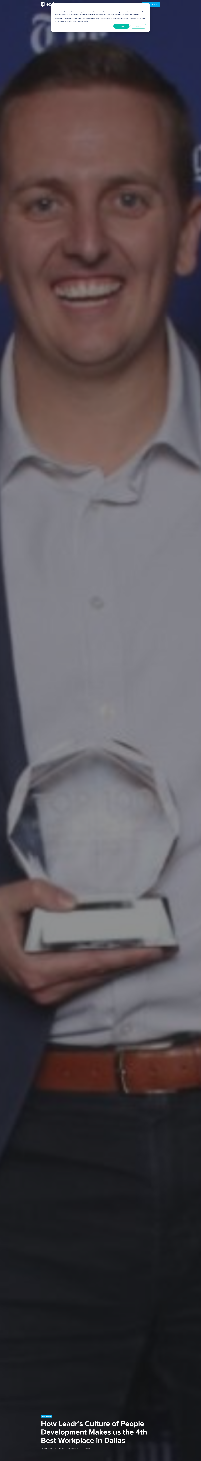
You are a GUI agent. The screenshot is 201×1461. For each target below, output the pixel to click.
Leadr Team (47, 1448)
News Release (47, 1416)
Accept (121, 26)
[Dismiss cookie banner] (145, 8)
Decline (138, 26)
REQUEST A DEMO (151, 4)
